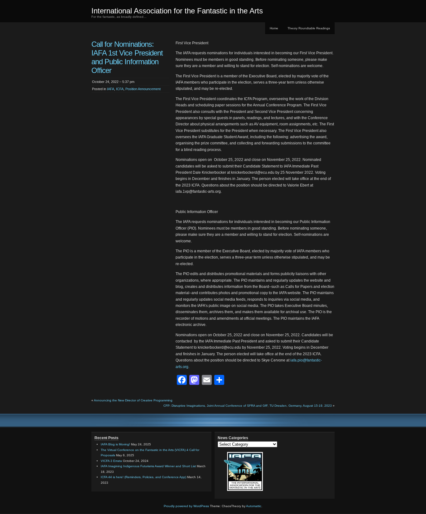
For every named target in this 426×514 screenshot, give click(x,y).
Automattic (253, 506)
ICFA (119, 89)
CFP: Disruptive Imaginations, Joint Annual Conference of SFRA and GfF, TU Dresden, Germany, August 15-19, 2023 (247, 405)
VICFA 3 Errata (111, 461)
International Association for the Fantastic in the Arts (177, 11)
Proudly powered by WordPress (186, 506)
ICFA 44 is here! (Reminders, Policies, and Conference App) (143, 477)
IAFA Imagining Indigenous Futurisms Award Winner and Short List (148, 466)
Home (274, 28)
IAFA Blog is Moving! (115, 444)
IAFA (110, 89)
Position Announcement (143, 89)
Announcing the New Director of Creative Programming (133, 400)
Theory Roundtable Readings (309, 28)
